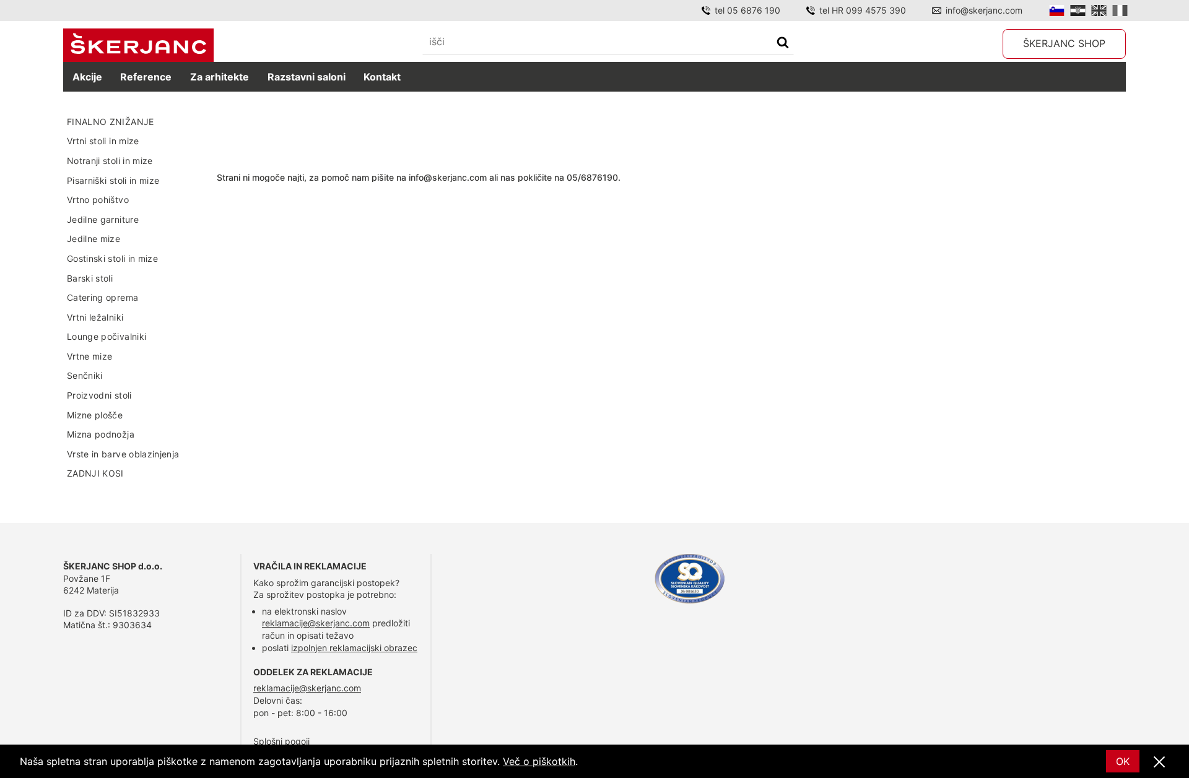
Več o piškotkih (539, 761)
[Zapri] (1159, 762)
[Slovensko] (1056, 10)
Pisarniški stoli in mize (113, 180)
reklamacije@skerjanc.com (316, 623)
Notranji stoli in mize (110, 160)
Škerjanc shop (1064, 43)
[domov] (138, 45)
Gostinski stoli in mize (112, 258)
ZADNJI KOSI (95, 473)
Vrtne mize (90, 356)
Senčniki (85, 375)
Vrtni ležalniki (95, 317)
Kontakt (382, 77)
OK (1123, 761)
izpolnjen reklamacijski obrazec (354, 647)
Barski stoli (90, 278)
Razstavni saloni (307, 77)
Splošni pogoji (281, 741)
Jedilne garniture (103, 219)
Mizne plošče (95, 415)
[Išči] (783, 43)
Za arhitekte (219, 77)
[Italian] (1120, 10)
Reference (146, 77)
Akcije (87, 77)
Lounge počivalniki (106, 336)
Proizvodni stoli (99, 395)
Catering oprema (102, 297)
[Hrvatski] (1077, 10)
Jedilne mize (93, 238)
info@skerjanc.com (984, 10)
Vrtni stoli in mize (103, 141)
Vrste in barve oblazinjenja (123, 454)
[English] (1099, 10)
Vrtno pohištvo (98, 199)
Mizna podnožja (100, 434)
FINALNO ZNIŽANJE (110, 121)
